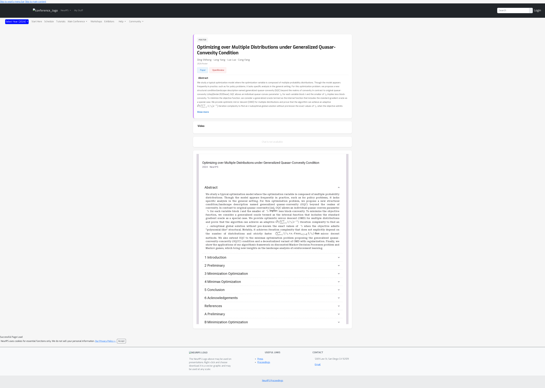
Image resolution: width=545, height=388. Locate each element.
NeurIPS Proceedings (272, 380)
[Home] (45, 10)
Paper (203, 70)
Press (260, 358)
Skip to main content (35, 1)
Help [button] (121, 21)
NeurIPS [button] (65, 10)
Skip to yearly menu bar (12, 1)
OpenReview (218, 70)
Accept (121, 341)
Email (318, 364)
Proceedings (263, 362)
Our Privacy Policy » (105, 341)
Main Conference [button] (76, 21)
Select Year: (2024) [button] (16, 21)
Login (537, 10)
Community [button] (135, 21)
